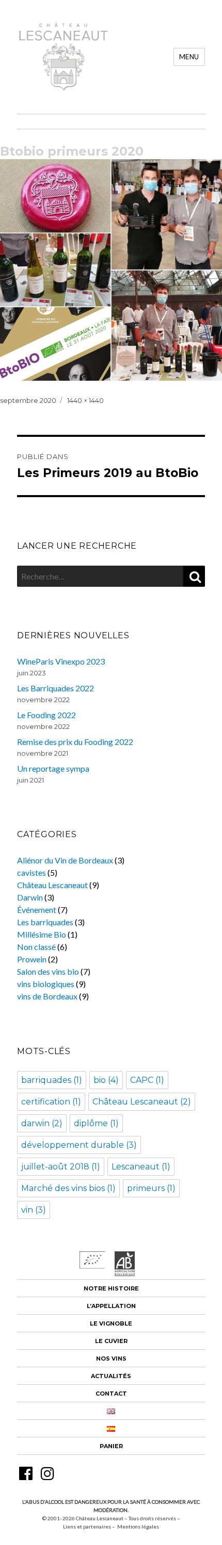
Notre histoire (111, 1288)
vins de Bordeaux (47, 996)
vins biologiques (45, 984)
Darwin (30, 897)
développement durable (79, 1145)
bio (106, 1080)
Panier (111, 1446)
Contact (111, 1393)
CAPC (147, 1080)
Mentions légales (138, 1526)
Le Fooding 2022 (46, 715)
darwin (41, 1123)
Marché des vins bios (68, 1188)
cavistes (31, 872)
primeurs (151, 1188)
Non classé (36, 947)
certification (51, 1102)
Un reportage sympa (53, 768)
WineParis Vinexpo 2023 (61, 661)
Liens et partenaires (87, 1526)
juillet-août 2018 (60, 1167)
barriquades (51, 1080)
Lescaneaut (141, 1167)
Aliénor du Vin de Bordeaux (65, 860)
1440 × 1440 (85, 400)
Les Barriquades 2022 (55, 688)
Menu (189, 57)
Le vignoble (111, 1323)
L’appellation (111, 1306)
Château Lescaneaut (52, 885)
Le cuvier (111, 1341)
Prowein (31, 959)
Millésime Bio (41, 934)
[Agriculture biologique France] (125, 1273)
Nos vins (111, 1358)
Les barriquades (45, 922)
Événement (36, 909)
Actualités (111, 1376)
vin (33, 1210)
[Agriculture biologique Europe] (92, 1265)
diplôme (96, 1123)
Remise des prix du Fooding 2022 (75, 741)
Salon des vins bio (48, 971)
